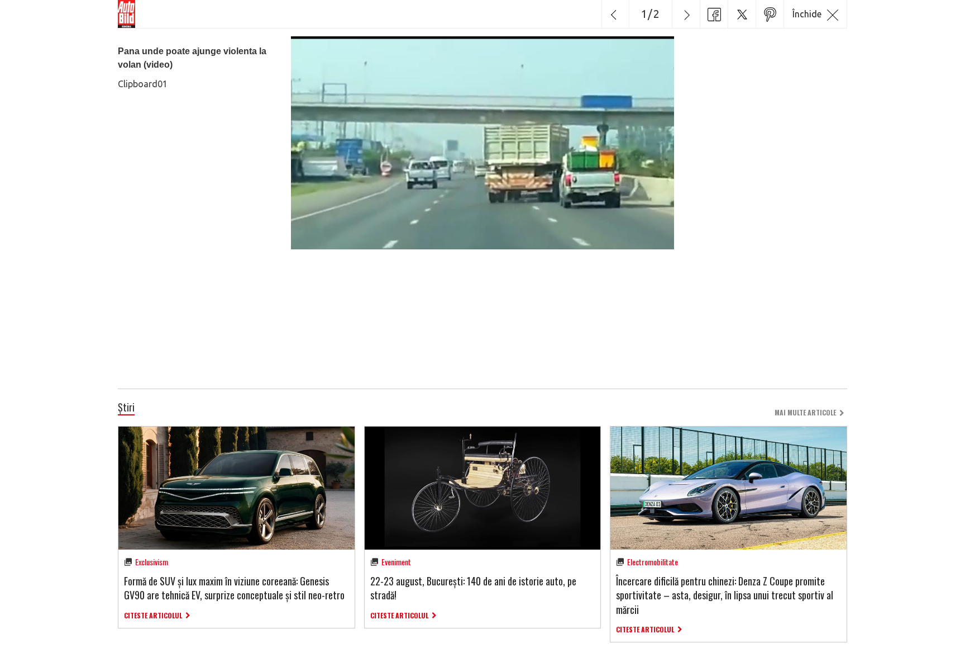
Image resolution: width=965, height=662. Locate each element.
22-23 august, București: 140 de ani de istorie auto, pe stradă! (473, 588)
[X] (742, 14)
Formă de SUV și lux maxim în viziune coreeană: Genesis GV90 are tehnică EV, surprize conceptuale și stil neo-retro (234, 588)
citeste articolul (153, 615)
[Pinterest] (770, 14)
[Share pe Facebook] (714, 14)
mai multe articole (805, 412)
